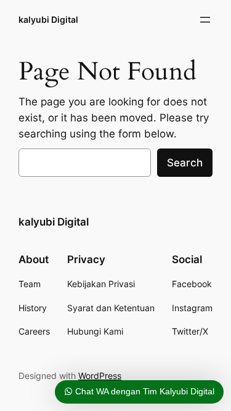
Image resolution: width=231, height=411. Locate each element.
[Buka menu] (205, 19)
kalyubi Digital (48, 19)
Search (185, 163)
